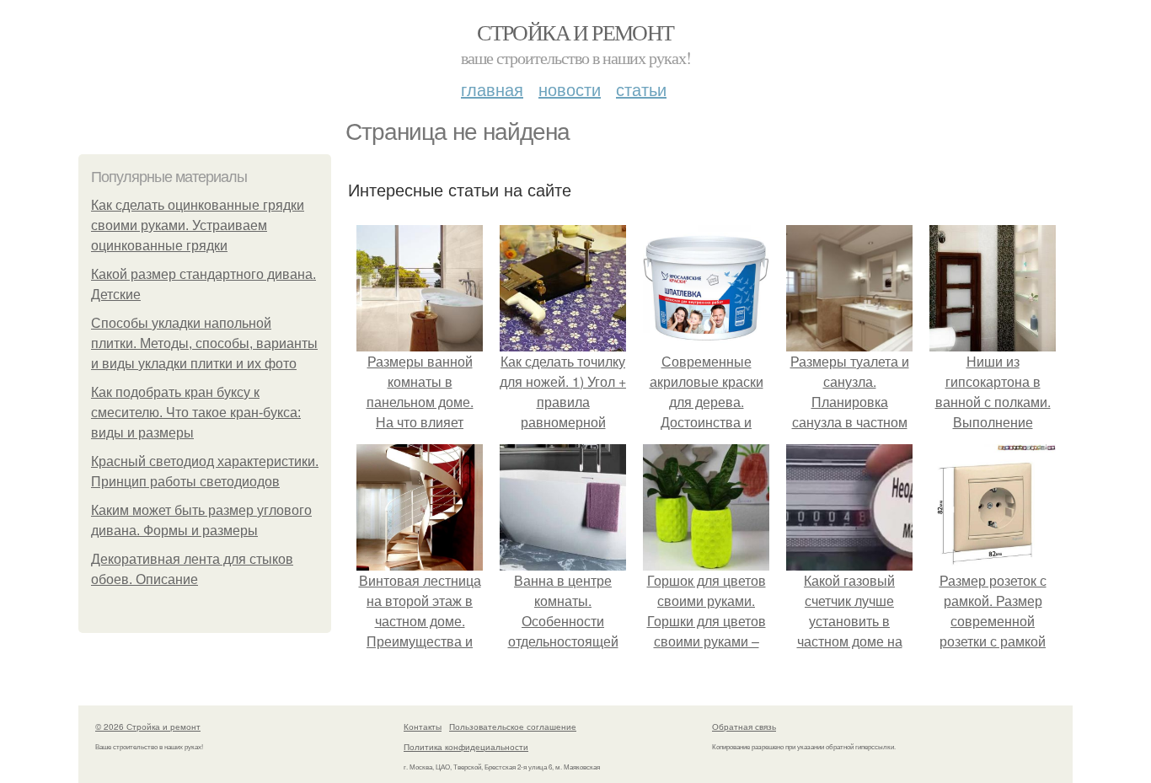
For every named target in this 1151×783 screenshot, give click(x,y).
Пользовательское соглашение (512, 726)
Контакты (423, 726)
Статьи (641, 89)
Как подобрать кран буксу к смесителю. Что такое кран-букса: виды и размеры (196, 412)
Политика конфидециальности (466, 747)
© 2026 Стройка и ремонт (148, 726)
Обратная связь (744, 726)
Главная (492, 89)
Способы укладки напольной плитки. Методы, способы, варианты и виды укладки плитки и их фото (204, 343)
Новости (569, 89)
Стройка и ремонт (575, 32)
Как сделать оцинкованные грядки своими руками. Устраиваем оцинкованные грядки (197, 225)
